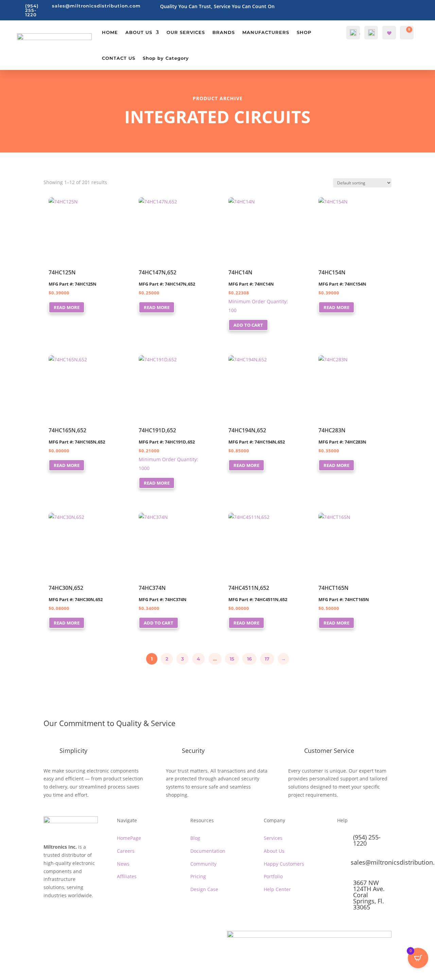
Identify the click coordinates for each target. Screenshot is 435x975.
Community (203, 864)
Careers (126, 851)
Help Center (277, 889)
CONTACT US (118, 58)
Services (273, 838)
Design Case (204, 889)
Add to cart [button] (248, 325)
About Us (274, 851)
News (123, 864)
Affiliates (127, 876)
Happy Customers (284, 864)
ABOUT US (138, 32)
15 (232, 659)
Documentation (207, 851)
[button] (59, 205)
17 (267, 659)
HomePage (129, 838)
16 (249, 659)
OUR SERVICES (186, 32)
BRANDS (223, 32)
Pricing (198, 876)
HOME (110, 32)
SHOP (304, 32)
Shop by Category (166, 58)
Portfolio (273, 876)
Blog (195, 838)
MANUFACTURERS (265, 32)
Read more (67, 307)
